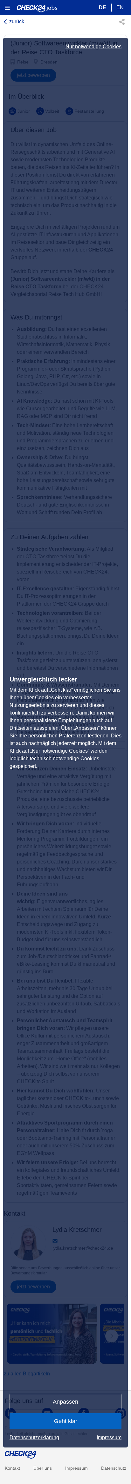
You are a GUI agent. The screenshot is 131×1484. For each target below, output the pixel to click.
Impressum (109, 1437)
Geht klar (65, 1421)
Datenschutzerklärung (34, 1437)
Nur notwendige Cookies (93, 46)
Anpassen (65, 1402)
